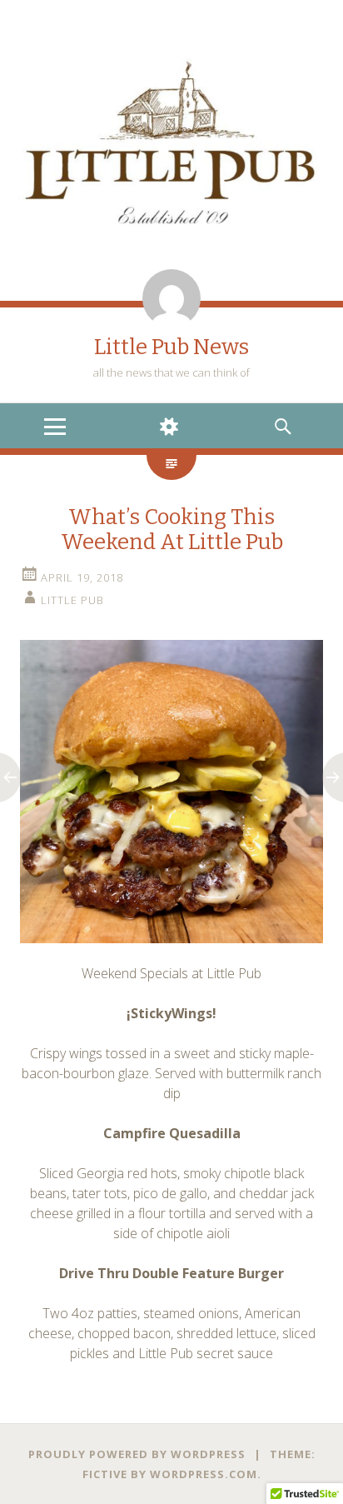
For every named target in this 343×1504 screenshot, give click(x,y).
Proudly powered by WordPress (137, 1454)
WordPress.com (203, 1474)
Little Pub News (171, 347)
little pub (72, 599)
